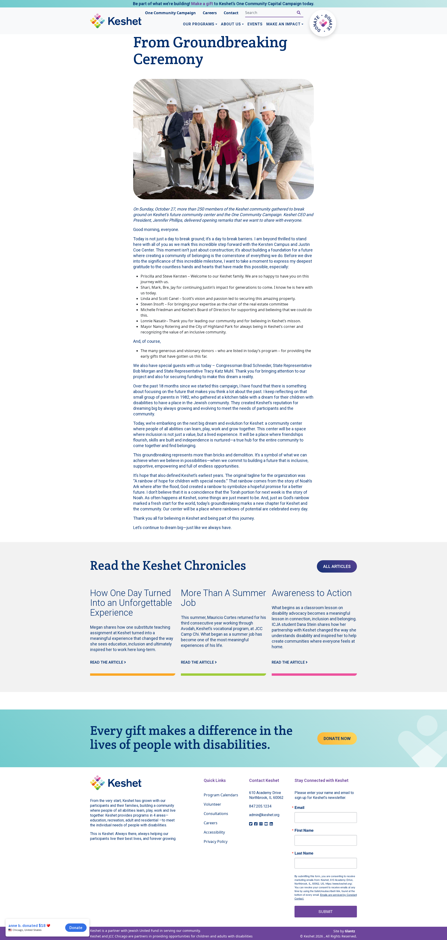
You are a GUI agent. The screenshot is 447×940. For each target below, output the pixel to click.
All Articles (337, 566)
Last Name (304, 853)
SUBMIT (325, 911)
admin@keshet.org (264, 815)
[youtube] (266, 823)
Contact (231, 12)
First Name (304, 830)
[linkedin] (271, 823)
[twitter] (250, 823)
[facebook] (255, 823)
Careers (210, 12)
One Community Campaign (170, 12)
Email (299, 807)
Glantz (350, 931)
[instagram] (261, 823)
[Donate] (322, 23)
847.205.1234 (260, 806)
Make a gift (202, 3)
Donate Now (337, 738)
